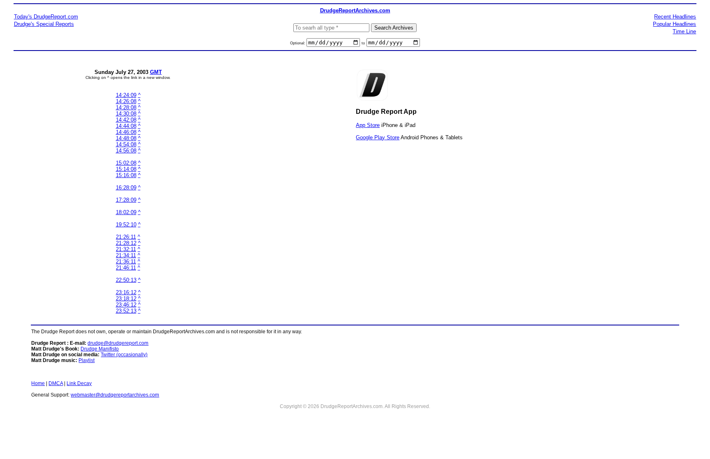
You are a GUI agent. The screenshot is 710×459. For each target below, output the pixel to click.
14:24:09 (126, 95)
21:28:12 (126, 243)
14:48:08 (126, 138)
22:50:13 (126, 280)
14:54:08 (126, 144)
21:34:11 (126, 255)
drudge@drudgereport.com (118, 343)
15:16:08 (126, 175)
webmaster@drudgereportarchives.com (115, 395)
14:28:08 (126, 107)
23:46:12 (126, 305)
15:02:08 (126, 163)
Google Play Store (377, 137)
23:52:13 (126, 311)
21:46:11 (126, 268)
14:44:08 (126, 126)
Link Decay (79, 383)
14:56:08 (126, 151)
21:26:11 (126, 237)
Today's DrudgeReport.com (46, 17)
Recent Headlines (675, 17)
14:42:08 (126, 120)
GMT (156, 72)
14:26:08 (126, 101)
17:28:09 (126, 200)
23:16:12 (126, 292)
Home (38, 383)
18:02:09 (126, 212)
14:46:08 (126, 132)
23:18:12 (126, 298)
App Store (368, 125)
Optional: (298, 43)
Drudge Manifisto (100, 349)
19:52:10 (126, 224)
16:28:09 (126, 188)
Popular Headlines (674, 24)
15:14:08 (126, 169)
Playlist (86, 360)
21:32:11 (126, 249)
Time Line (684, 31)
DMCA (55, 383)
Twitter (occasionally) (124, 355)
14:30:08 (126, 114)
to (363, 43)
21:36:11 (126, 261)
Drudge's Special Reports (44, 24)
